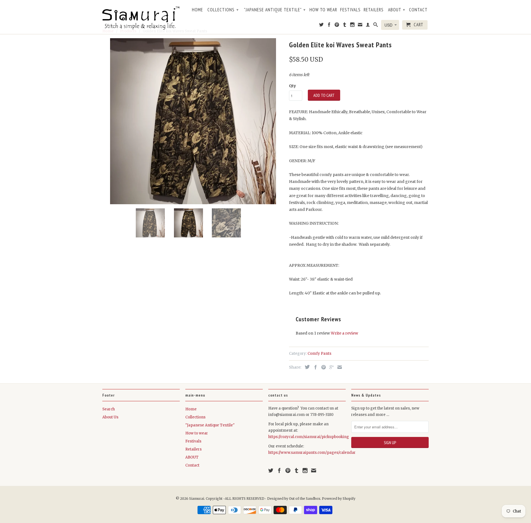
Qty (292, 85)
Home (197, 10)
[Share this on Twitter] (306, 366)
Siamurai (196, 498)
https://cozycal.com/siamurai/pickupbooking (308, 436)
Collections (223, 10)
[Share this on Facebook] (314, 367)
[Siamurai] (141, 17)
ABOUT (396, 10)
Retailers (374, 10)
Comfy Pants (319, 353)
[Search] (375, 25)
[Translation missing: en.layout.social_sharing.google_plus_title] (330, 367)
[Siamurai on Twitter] (321, 25)
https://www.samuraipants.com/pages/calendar (312, 452)
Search (108, 409)
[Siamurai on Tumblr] (344, 25)
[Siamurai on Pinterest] (337, 25)
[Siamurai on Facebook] (329, 25)
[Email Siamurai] (360, 25)
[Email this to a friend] (338, 367)
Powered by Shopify (338, 498)
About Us (110, 417)
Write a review (344, 333)
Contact (418, 10)
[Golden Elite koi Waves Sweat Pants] (192, 121)
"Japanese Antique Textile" (275, 10)
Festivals (350, 10)
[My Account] (368, 25)
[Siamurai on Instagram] (352, 25)
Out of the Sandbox (304, 498)
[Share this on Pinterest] (322, 367)
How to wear (323, 10)
